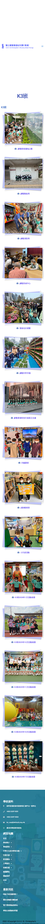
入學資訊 (6, 863)
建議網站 (6, 872)
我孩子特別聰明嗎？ (10, 894)
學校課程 (6, 847)
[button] (42, 46)
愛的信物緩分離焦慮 (10, 900)
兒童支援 (6, 855)
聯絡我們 (6, 876)
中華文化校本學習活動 (11, 851)
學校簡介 (6, 843)
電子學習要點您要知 (10, 905)
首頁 (4, 838)
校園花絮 (6, 868)
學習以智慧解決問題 (10, 911)
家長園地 (6, 859)
